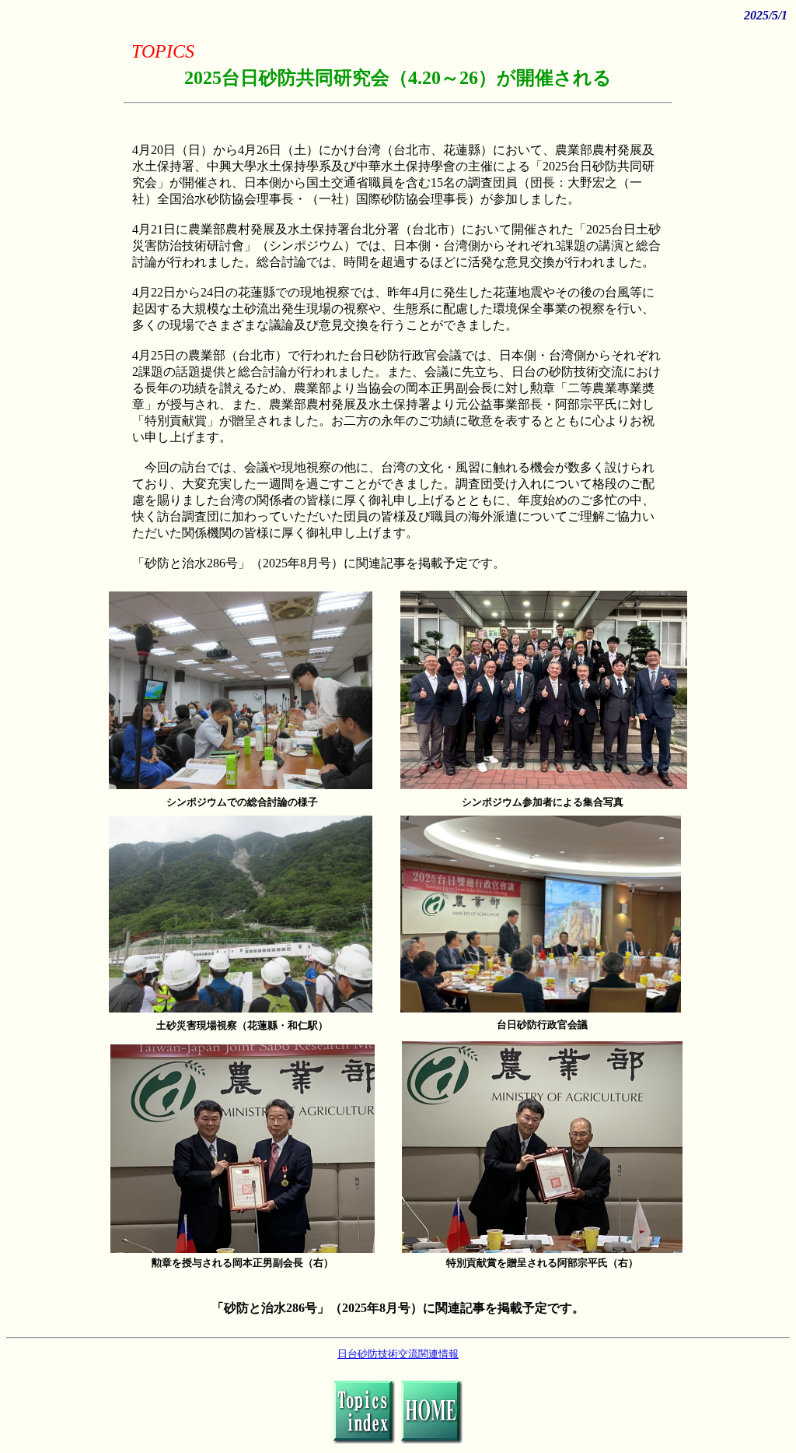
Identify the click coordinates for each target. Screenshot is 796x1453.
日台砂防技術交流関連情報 (398, 1354)
